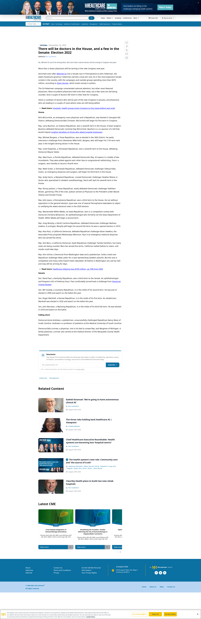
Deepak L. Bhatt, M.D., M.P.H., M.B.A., (80, 468)
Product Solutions (117, 24)
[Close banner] (198, 2)
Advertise (29, 570)
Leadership (84, 24)
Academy (118, 18)
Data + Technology (56, 24)
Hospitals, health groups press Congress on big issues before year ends (84, 108)
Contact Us (58, 568)
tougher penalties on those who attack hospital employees (76, 132)
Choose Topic (31, 24)
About (28, 568)
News (103, 18)
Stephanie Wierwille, (75, 466)
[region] (100, 614)
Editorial (29, 573)
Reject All (155, 614)
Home (144, 587)
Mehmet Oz (62, 73)
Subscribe (111, 365)
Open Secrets (62, 83)
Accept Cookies (170, 614)
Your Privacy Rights (89, 573)
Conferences (127, 18)
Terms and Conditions (62, 570)
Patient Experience (104, 24)
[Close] (197, 614)
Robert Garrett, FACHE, (92, 466)
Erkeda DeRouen (74, 426)
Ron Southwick (73, 406)
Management (93, 24)
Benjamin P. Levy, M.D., (108, 466)
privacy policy (80, 369)
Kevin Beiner (97, 468)
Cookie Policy (90, 617)
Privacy (56, 573)
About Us (153, 587)
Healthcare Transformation (72, 24)
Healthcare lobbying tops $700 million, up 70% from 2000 (78, 269)
